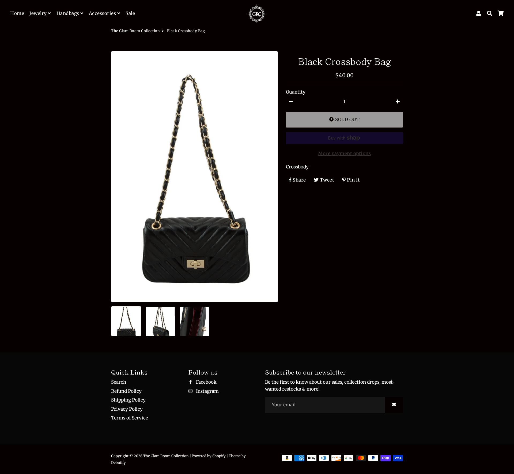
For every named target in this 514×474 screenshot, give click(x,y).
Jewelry (38, 13)
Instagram (207, 391)
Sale (130, 13)
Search (118, 382)
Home (17, 13)
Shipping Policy (128, 400)
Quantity (295, 92)
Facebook (206, 382)
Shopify (219, 456)
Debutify (118, 462)
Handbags (68, 13)
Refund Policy (126, 391)
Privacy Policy (127, 409)
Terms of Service (129, 418)
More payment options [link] (344, 153)
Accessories (103, 13)
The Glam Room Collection (135, 31)
